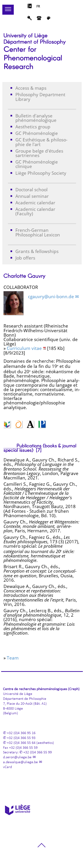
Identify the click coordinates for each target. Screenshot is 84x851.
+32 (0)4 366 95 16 (21, 733)
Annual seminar (32, 196)
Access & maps (30, 88)
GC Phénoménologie (36, 133)
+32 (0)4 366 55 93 (21, 738)
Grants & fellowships (37, 251)
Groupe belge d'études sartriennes (39, 153)
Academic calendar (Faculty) (35, 211)
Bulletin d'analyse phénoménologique (35, 118)
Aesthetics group (32, 126)
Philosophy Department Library (40, 96)
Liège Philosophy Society (40, 173)
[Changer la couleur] (48, 19)
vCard (7, 767)
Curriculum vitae (24, 348)
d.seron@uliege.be (17, 757)
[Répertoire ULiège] (29, 7)
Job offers (25, 258)
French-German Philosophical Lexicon (37, 232)
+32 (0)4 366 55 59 (23, 748)
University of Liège (26, 35)
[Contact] (39, 19)
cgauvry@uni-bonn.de (51, 296)
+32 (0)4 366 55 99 (37, 752)
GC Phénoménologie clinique (36, 164)
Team (13, 658)
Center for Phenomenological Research (33, 57)
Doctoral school (31, 189)
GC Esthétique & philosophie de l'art (41, 142)
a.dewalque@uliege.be (20, 762)
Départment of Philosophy (35, 41)
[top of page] (42, 847)
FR (38, 6)
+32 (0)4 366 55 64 (21, 743)
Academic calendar (35, 202)
